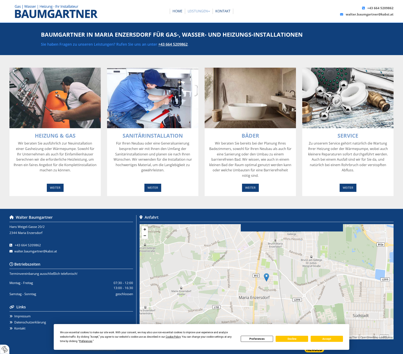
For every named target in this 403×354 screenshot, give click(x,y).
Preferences (257, 338)
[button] (55, 188)
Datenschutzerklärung (30, 322)
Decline (292, 338)
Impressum (22, 316)
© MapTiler (351, 337)
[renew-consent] (4, 349)
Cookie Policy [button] (173, 336)
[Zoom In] (145, 229)
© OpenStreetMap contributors (375, 337)
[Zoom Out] (145, 236)
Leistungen (198, 11)
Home (177, 11)
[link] (199, 11)
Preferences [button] (85, 341)
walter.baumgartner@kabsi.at (370, 14)
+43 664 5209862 (380, 8)
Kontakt (222, 11)
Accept (326, 338)
